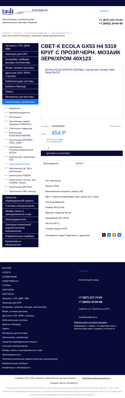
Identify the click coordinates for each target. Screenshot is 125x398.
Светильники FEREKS (20, 175)
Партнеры (8, 289)
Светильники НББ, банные (22, 191)
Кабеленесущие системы (19, 81)
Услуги (6, 272)
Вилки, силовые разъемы (19, 67)
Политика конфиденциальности (96, 378)
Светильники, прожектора (36, 33)
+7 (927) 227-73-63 (111, 19)
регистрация (85, 280)
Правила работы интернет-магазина (90, 322)
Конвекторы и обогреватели (13, 243)
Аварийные (14, 108)
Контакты (8, 294)
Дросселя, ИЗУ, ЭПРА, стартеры (18, 74)
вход (96, 280)
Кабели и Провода (15, 86)
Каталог (17, 33)
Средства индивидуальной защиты (19, 199)
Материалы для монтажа (19, 96)
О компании (9, 277)
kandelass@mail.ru (88, 317)
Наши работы (10, 281)
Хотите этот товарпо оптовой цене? (54, 140)
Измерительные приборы (19, 236)
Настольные (15, 117)
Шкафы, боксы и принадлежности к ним (18, 213)
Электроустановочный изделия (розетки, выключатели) (18, 227)
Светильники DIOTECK (20, 187)
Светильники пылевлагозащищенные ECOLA (21, 150)
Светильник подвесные (20, 128)
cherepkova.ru (72, 383)
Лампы (9, 91)
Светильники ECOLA (60, 33)
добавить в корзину (58, 153)
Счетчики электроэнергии (19, 205)
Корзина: (104, 11)
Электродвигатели (15, 219)
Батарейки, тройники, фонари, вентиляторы (17, 61)
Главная (5, 33)
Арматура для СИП (16, 54)
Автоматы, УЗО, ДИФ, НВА (17, 47)
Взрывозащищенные (19, 112)
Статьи (6, 285)
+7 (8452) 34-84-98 (111, 23)
